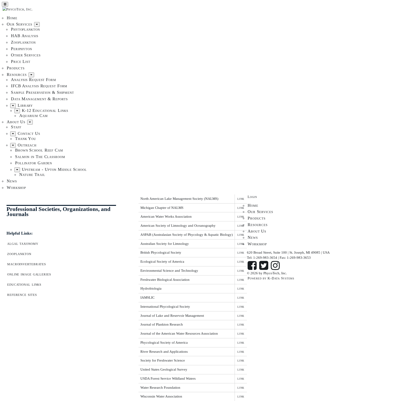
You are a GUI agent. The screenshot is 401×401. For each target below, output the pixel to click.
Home (12, 18)
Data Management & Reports (39, 99)
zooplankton (19, 253)
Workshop (16, 187)
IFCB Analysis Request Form (39, 86)
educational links (24, 284)
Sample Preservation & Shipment (42, 92)
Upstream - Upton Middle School (54, 169)
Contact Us (29, 133)
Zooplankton (23, 42)
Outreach (27, 145)
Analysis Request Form (33, 79)
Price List (20, 61)
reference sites (22, 294)
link (240, 198)
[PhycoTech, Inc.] (17, 9)
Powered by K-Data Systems (271, 278)
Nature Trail (32, 174)
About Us (16, 122)
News (12, 181)
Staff (16, 127)
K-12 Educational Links (45, 110)
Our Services (19, 24)
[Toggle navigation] (5, 4)
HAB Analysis (24, 35)
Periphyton (21, 48)
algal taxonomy (22, 243)
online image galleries (29, 274)
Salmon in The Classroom (40, 156)
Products (16, 68)
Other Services (26, 55)
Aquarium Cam (33, 115)
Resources (17, 74)
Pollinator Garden (33, 163)
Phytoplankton (25, 29)
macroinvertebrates (26, 264)
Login (252, 197)
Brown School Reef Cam (39, 150)
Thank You (25, 138)
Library (25, 105)
